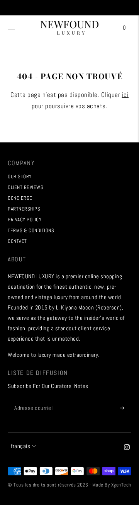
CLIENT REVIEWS (25, 187)
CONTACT (17, 241)
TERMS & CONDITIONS (31, 230)
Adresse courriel (32, 399)
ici (125, 94)
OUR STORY (20, 176)
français (20, 446)
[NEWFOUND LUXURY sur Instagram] (127, 447)
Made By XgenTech (111, 485)
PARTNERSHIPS (24, 209)
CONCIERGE (20, 198)
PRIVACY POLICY (24, 219)
